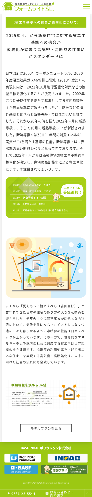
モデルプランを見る (46, 428)
